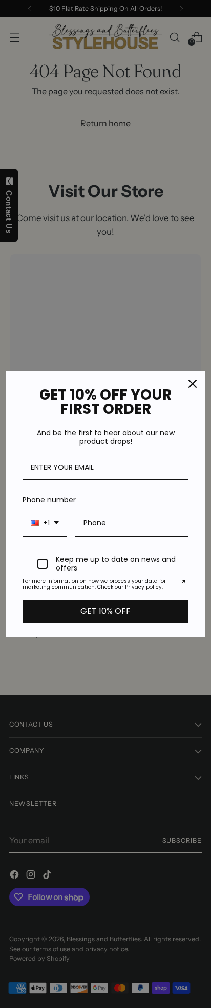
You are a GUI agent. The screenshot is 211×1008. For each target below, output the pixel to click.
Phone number (49, 500)
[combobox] (45, 524)
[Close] (192, 383)
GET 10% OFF (105, 611)
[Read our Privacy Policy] (182, 583)
